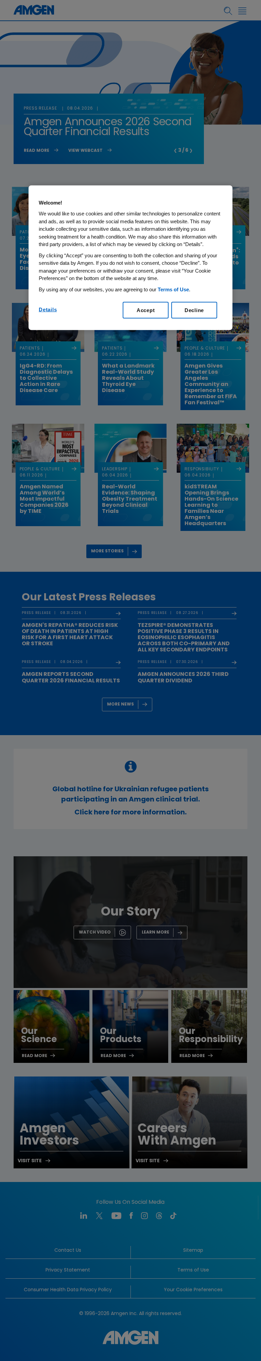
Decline (194, 310)
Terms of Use (173, 289)
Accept (146, 310)
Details (48, 309)
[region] (130, 257)
